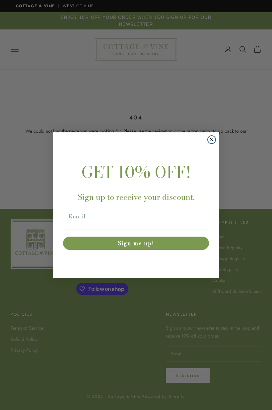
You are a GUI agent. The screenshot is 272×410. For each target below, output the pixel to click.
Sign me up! (136, 243)
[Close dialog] (212, 140)
